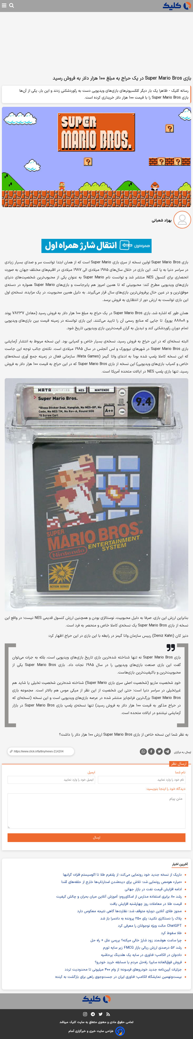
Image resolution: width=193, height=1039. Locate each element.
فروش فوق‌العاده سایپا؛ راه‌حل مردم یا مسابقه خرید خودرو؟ (138, 962)
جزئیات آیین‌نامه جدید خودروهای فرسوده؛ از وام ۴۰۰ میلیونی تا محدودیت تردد (123, 969)
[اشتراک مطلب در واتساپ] (143, 751)
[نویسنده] (182, 220)
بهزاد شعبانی (162, 220)
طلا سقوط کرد (171, 933)
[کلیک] (177, 6)
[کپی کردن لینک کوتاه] (39, 751)
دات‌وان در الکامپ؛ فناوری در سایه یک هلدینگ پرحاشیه (141, 955)
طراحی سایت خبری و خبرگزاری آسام (90, 1031)
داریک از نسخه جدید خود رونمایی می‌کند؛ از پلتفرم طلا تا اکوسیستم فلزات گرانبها (122, 875)
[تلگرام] (167, 752)
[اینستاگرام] (85, 1015)
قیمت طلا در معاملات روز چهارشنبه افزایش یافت (146, 904)
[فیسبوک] (151, 752)
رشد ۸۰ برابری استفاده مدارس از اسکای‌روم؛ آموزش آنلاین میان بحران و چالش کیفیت (119, 896)
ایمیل (91, 772)
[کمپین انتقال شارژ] (96, 246)
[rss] (108, 1015)
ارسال (96, 837)
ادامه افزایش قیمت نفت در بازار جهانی (153, 889)
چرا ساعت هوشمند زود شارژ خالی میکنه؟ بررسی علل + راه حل (136, 940)
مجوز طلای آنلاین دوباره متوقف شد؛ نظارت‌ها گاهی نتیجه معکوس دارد (129, 911)
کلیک (72, 1022)
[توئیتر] (159, 752)
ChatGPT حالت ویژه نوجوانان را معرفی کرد (150, 926)
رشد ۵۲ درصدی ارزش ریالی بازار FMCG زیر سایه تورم (142, 948)
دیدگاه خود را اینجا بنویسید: (165, 788)
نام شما (180, 772)
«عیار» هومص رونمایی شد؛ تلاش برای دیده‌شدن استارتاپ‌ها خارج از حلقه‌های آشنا (121, 882)
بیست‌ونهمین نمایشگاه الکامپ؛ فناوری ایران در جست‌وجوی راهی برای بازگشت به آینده (118, 977)
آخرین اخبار (180, 864)
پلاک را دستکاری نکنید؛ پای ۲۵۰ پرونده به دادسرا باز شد (141, 918)
